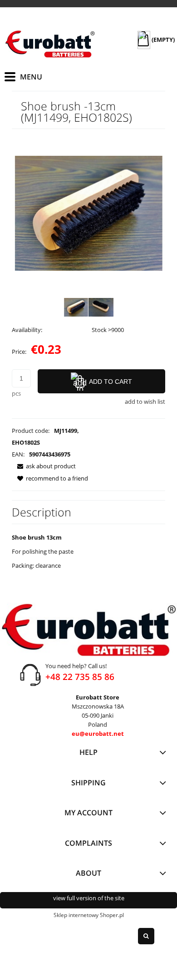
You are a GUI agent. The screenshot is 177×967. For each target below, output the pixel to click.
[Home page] (50, 44)
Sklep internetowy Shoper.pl (89, 915)
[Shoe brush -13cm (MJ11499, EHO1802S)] (76, 307)
